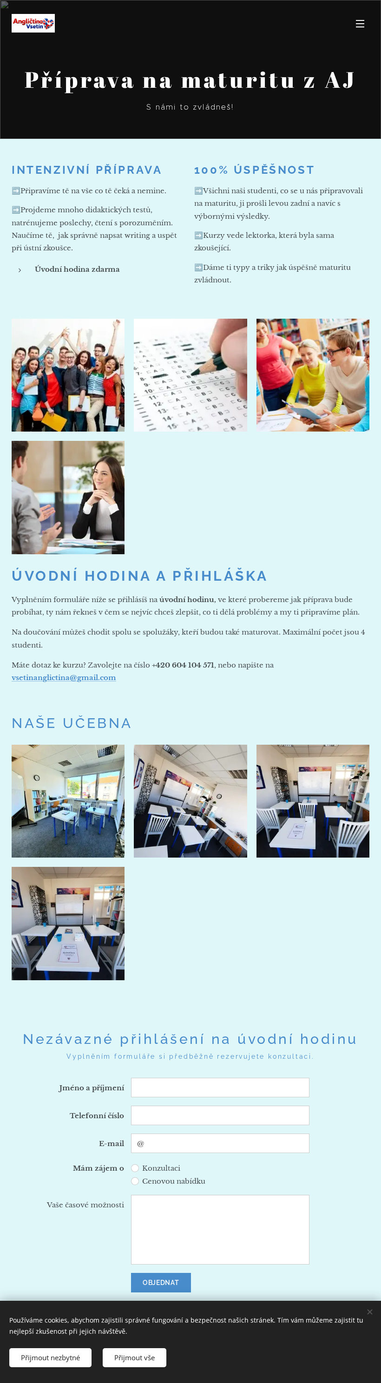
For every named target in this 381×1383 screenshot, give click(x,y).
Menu (360, 23)
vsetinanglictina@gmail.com (64, 677)
